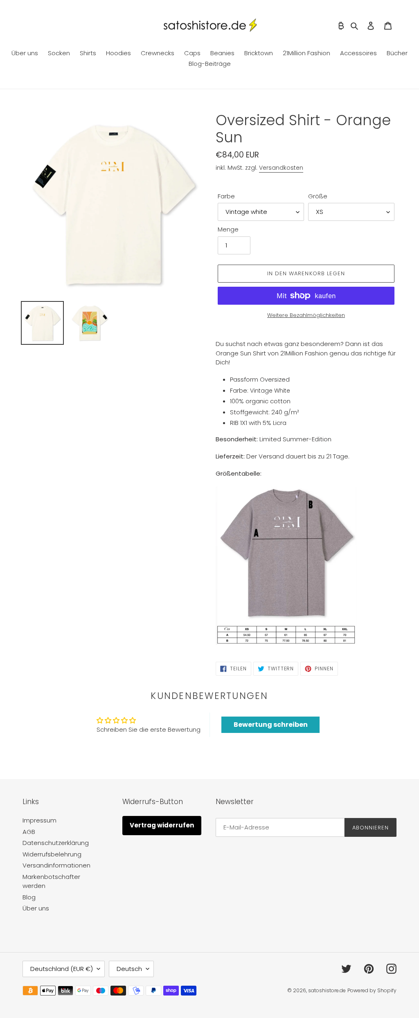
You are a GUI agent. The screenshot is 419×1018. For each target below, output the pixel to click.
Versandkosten (281, 168)
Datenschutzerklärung (56, 842)
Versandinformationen (56, 865)
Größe (317, 196)
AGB (29, 831)
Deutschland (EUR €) (61, 968)
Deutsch (129, 968)
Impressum (39, 820)
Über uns (36, 908)
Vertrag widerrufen (162, 825)
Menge (228, 229)
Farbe (226, 196)
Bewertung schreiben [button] (271, 724)
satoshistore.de (327, 990)
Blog (29, 897)
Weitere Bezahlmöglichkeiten (306, 315)
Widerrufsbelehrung (52, 854)
